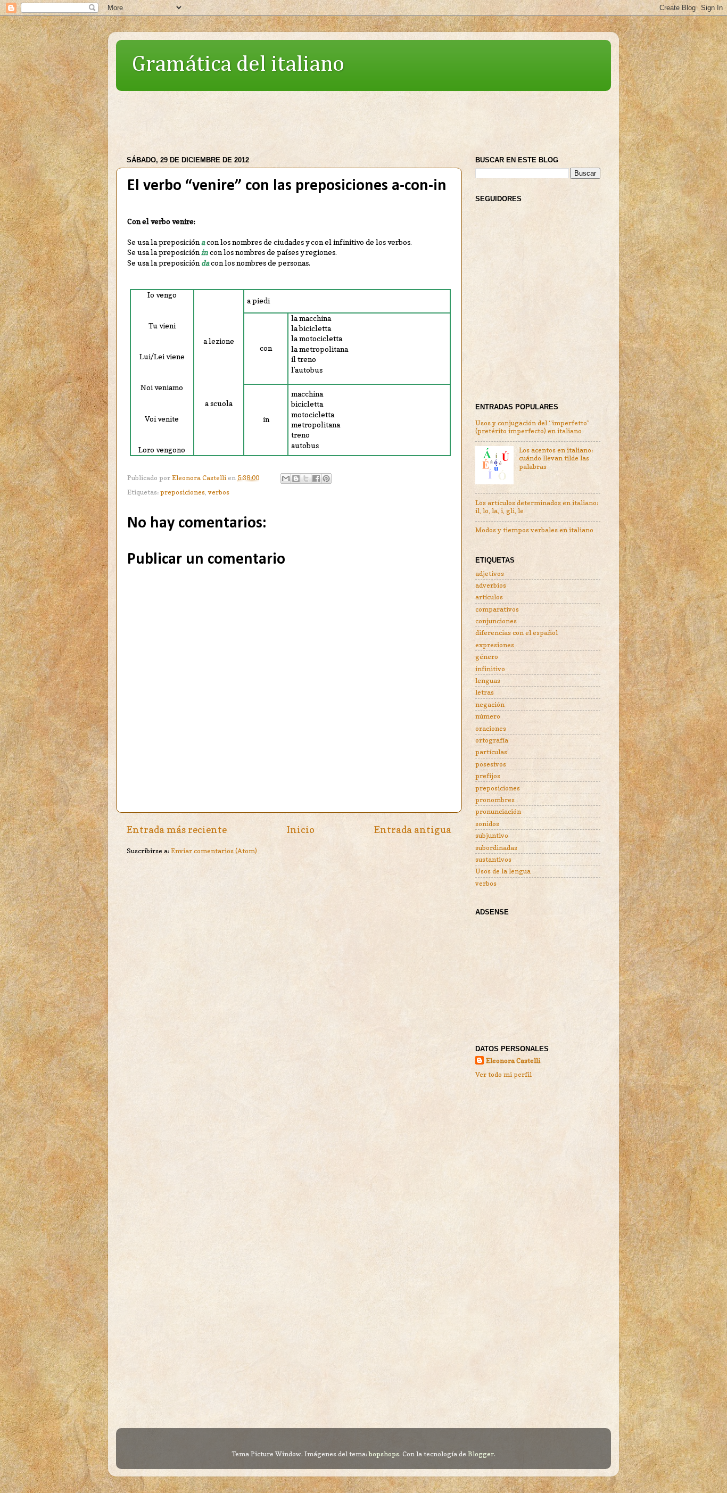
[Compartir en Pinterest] (326, 478)
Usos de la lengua (503, 871)
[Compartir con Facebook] (316, 478)
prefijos (487, 776)
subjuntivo (491, 835)
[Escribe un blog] (296, 478)
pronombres (495, 800)
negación (490, 704)
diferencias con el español (516, 633)
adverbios (490, 585)
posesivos (490, 764)
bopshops (384, 1454)
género (486, 657)
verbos (218, 492)
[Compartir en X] (306, 478)
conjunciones (496, 621)
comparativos (497, 609)
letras (484, 692)
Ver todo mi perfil (503, 1074)
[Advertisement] (309, 118)
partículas (491, 752)
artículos (489, 597)
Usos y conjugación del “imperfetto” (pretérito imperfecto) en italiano (532, 427)
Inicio (300, 829)
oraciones (490, 728)
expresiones (494, 645)
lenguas (487, 680)
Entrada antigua (412, 829)
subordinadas (496, 848)
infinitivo (490, 669)
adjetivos (489, 574)
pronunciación (498, 811)
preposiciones (182, 492)
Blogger (481, 1454)
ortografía (491, 740)
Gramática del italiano (238, 64)
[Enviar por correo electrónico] (285, 478)
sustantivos (493, 859)
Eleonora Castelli (513, 1061)
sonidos (487, 824)
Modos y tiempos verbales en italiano (534, 530)
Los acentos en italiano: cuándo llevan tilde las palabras (556, 458)
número (487, 716)
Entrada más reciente (177, 829)
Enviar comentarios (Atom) (214, 851)
